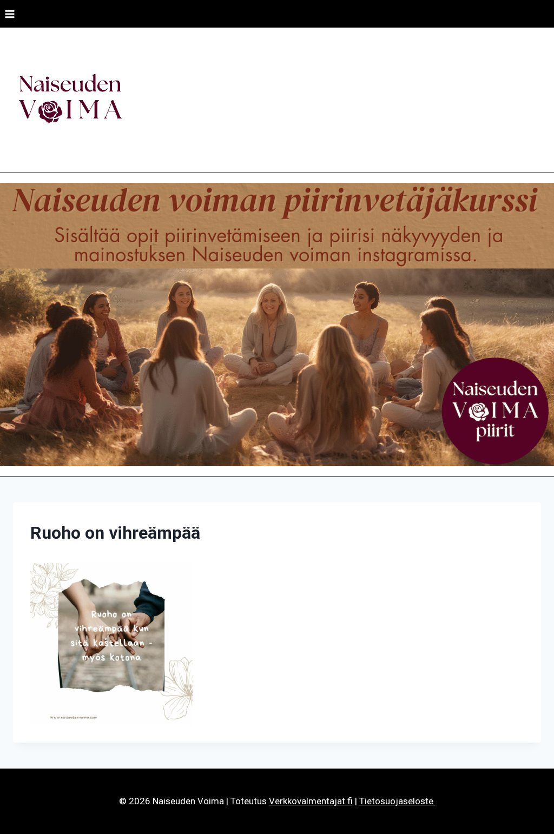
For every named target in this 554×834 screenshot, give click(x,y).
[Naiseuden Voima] (70, 100)
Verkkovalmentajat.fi (311, 801)
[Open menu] (10, 13)
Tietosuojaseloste (397, 801)
